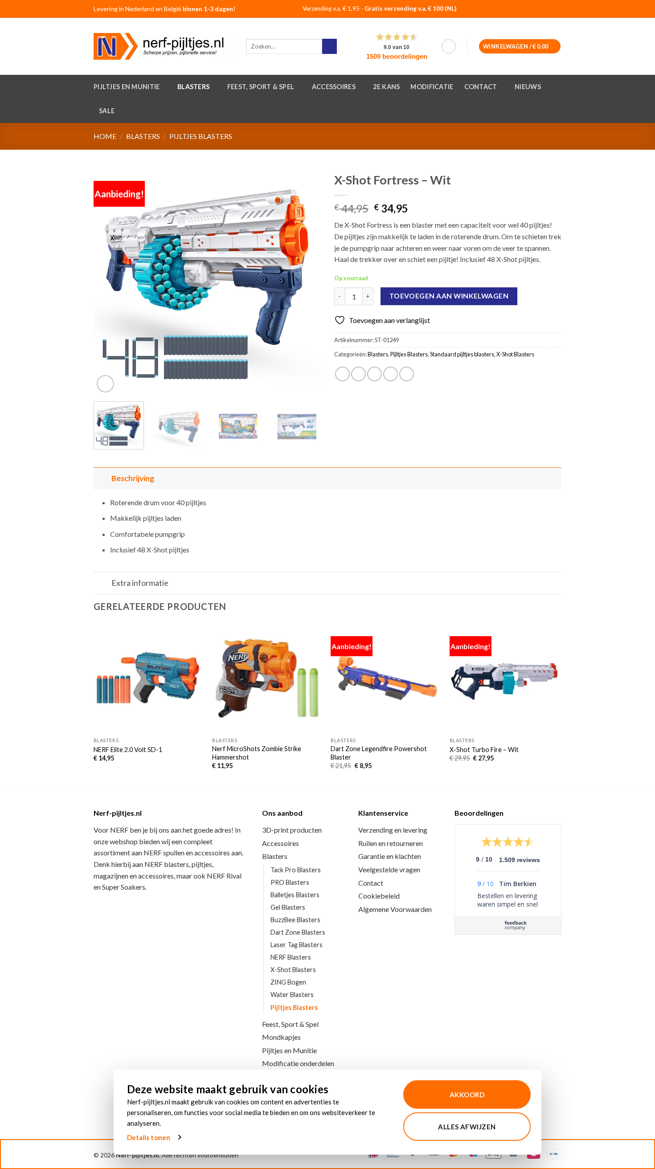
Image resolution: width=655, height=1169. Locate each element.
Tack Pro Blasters (295, 870)
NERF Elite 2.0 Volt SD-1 (128, 749)
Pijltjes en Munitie (127, 86)
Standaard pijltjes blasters (462, 354)
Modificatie (431, 86)
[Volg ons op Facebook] (528, 9)
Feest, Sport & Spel (260, 86)
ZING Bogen (288, 982)
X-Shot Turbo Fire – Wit (484, 749)
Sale (107, 110)
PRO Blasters (289, 882)
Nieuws (528, 86)
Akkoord (467, 1095)
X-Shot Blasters (515, 354)
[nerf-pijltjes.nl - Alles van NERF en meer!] (163, 46)
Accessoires (334, 86)
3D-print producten (292, 830)
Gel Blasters (287, 907)
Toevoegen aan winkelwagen (449, 296)
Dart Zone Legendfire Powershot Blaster (379, 753)
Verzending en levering (392, 830)
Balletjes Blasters (294, 895)
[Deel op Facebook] (342, 374)
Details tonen (148, 1137)
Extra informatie (139, 583)
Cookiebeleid (379, 895)
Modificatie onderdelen (298, 1063)
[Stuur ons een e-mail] (551, 9)
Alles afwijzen (466, 1126)
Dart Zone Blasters (297, 932)
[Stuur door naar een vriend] (374, 374)
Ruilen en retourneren (390, 843)
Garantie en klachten (389, 856)
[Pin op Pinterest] (390, 374)
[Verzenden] (329, 46)
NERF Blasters (290, 957)
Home (105, 136)
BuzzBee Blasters (295, 920)
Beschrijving (132, 478)
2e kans (386, 86)
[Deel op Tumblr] (406, 374)
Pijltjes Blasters (200, 136)
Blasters (193, 86)
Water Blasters (292, 994)
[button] (449, 46)
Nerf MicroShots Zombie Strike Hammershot (256, 753)
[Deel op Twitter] (358, 374)
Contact (480, 86)
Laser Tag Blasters (296, 944)
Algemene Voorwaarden (395, 909)
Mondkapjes (281, 1037)
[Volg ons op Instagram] (540, 9)
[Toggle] (102, 478)
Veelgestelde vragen (389, 869)
